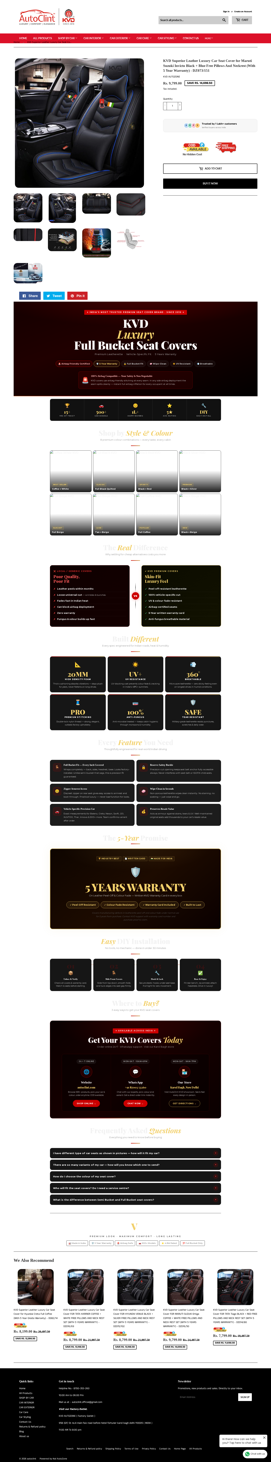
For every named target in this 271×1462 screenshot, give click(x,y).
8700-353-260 (81, 1388)
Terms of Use (131, 1449)
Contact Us (191, 38)
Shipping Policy (113, 1449)
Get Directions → (184, 1103)
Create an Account (243, 11)
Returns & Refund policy (32, 1427)
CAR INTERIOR (93, 38)
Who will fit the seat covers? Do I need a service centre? (135, 1188)
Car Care (143, 38)
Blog (21, 1431)
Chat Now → (135, 1103)
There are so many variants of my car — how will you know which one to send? (135, 1164)
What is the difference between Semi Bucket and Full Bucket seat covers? (135, 1199)
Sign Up (245, 1397)
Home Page (180, 1449)
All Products (42, 38)
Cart (244, 19)
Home (23, 38)
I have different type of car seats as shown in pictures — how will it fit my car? (135, 1153)
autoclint (31, 1459)
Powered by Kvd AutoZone (53, 1459)
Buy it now (210, 183)
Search (69, 1449)
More (208, 38)
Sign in (226, 11)
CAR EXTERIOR (119, 38)
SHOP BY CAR (66, 38)
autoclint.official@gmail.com (87, 1402)
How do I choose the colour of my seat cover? (135, 1176)
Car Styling (166, 38)
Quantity (168, 99)
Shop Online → (86, 1103)
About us (24, 1436)
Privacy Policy (149, 1449)
